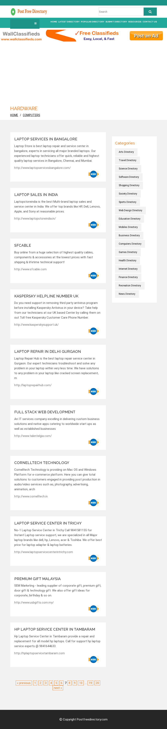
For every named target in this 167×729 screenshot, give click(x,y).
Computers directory (130, 243)
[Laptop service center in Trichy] (94, 558)
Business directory (129, 235)
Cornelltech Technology (41, 463)
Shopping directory (129, 185)
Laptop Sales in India (36, 194)
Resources (134, 22)
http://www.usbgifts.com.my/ (34, 602)
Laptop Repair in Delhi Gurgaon (47, 351)
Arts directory (126, 152)
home (14, 115)
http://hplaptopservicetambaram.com (39, 653)
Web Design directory (130, 210)
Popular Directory (92, 22)
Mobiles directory (128, 227)
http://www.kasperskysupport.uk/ (36, 325)
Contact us (150, 22)
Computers (31, 115)
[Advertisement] (83, 72)
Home (54, 22)
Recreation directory (130, 285)
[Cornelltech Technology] (94, 502)
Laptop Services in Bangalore (45, 139)
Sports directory (127, 202)
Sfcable (22, 245)
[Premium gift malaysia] (94, 608)
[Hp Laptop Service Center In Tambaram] (94, 659)
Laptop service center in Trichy (48, 523)
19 (90, 683)
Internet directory (128, 268)
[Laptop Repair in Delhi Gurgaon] (94, 391)
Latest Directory (69, 22)
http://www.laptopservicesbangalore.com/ (42, 168)
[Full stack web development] (94, 442)
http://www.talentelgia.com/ (33, 436)
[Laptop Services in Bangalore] (94, 174)
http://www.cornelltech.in (31, 496)
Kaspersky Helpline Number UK (46, 296)
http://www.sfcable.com (30, 269)
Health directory (127, 260)
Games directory (128, 252)
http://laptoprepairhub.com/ (33, 385)
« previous (24, 683)
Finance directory (128, 277)
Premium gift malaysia (37, 579)
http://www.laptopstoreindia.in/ (35, 218)
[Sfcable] (94, 275)
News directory (127, 293)
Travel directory (127, 160)
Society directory (128, 193)
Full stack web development (45, 412)
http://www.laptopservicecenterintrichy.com (43, 552)
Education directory (129, 218)
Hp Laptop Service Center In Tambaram (54, 629)
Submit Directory (116, 22)
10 (80, 683)
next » (58, 688)
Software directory (129, 177)
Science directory (128, 168)
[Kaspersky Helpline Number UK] (94, 331)
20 (97, 683)
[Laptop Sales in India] (94, 224)
